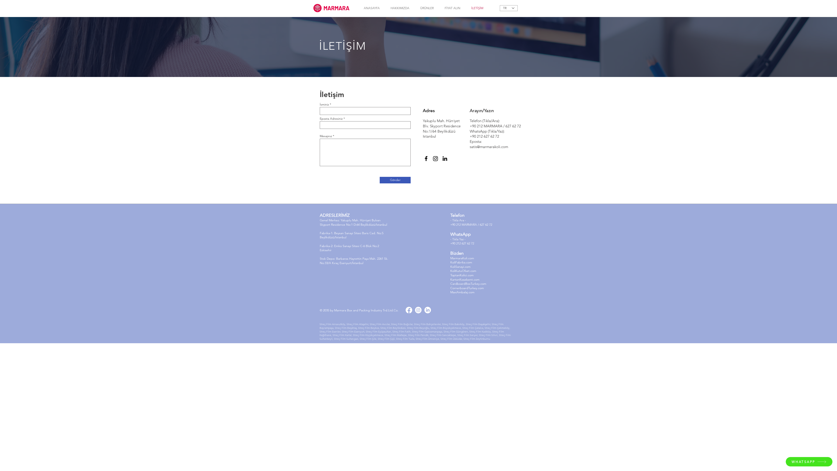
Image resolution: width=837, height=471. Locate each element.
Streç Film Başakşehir (478, 324)
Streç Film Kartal (342, 335)
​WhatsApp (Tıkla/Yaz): (487, 131)
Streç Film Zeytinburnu (476, 338)
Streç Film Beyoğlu (418, 327)
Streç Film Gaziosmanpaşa (427, 331)
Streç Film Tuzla (405, 338)
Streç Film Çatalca (472, 327)
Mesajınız (326, 136)
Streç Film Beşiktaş (346, 327)
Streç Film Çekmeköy (497, 327)
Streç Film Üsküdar (451, 338)
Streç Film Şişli (386, 338)
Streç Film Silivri (488, 335)
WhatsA (458, 234)
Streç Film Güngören (456, 331)
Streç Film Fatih (401, 331)
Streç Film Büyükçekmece (445, 327)
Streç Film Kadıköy (480, 331)
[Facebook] (426, 158)
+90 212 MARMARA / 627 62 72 (495, 126)
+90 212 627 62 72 (484, 136)
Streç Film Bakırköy (453, 324)
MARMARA (336, 8)
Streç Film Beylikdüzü (393, 327)
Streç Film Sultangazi (346, 338)
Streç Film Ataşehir (357, 324)
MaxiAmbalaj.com (462, 292)
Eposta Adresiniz (331, 118)
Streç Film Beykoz (368, 327)
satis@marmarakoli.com (489, 147)
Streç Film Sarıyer (467, 335)
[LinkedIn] (445, 158)
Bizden (457, 253)
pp (468, 234)
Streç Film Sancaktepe (443, 335)
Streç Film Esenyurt (353, 331)
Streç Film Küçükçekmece (368, 335)
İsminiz (324, 104)
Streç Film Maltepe (395, 335)
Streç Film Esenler (330, 331)
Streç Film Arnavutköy (332, 324)
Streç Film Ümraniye (427, 338)
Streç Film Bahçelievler (427, 324)
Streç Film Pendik (418, 335)
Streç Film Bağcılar (402, 324)
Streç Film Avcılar (380, 324)
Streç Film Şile (368, 338)
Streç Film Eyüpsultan (378, 331)
